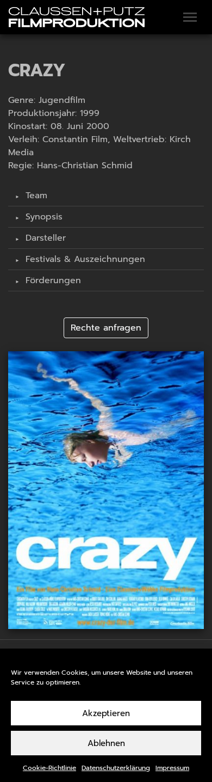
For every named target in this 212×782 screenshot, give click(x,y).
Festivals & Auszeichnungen (83, 259)
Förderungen (51, 280)
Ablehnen (106, 743)
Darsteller (44, 238)
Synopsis (42, 216)
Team (34, 195)
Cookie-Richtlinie (49, 768)
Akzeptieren (106, 713)
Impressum (172, 768)
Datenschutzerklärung (116, 768)
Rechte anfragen (106, 327)
